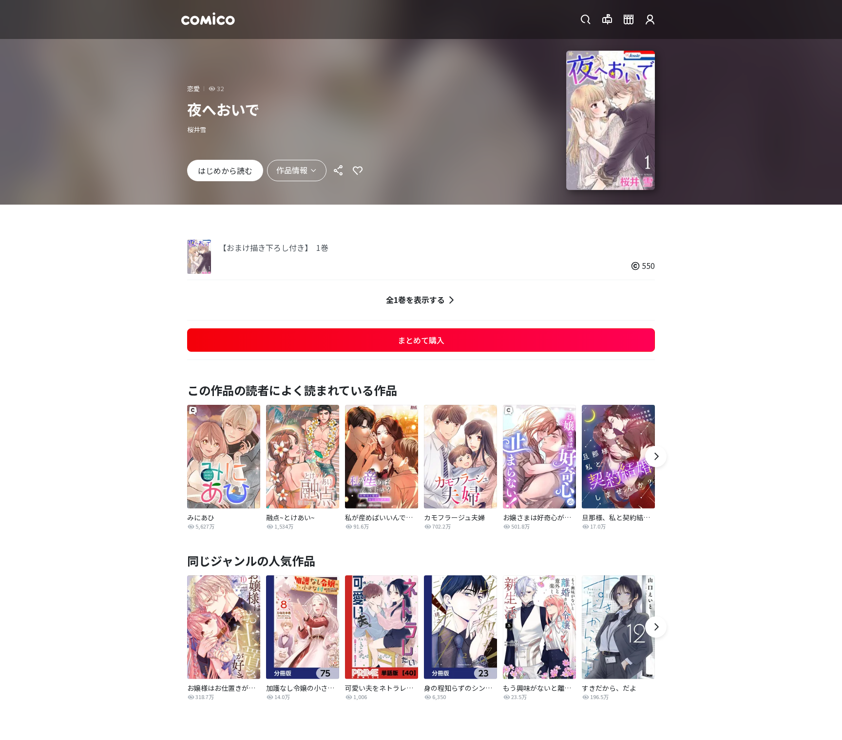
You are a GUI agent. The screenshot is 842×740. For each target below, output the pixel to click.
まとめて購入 (421, 340)
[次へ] (656, 456)
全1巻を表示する (415, 299)
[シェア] (338, 170)
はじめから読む (225, 170)
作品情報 (291, 170)
